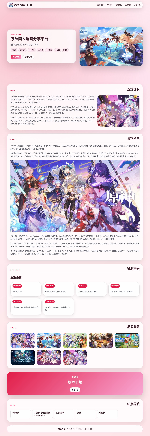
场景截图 (128, 5)
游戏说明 (100, 5)
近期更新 (119, 5)
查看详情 (28, 57)
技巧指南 (110, 5)
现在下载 (137, 5)
